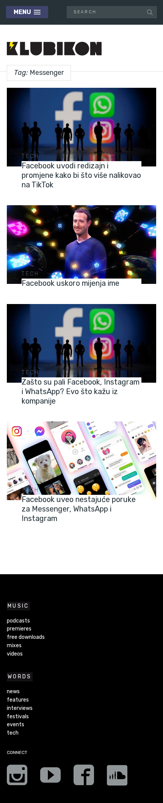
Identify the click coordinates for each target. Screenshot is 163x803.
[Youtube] (50, 777)
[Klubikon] (54, 49)
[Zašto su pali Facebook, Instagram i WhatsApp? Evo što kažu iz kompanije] (81, 343)
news (13, 691)
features (18, 700)
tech (30, 156)
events (15, 724)
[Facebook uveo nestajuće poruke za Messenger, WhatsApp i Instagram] (81, 460)
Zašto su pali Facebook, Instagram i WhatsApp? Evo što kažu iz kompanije (80, 391)
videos (15, 654)
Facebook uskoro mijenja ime (70, 283)
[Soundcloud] (117, 777)
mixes (14, 645)
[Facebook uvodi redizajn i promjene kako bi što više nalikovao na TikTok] (81, 127)
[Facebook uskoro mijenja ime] (81, 244)
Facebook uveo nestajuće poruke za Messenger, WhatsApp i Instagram (79, 509)
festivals (18, 716)
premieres (19, 629)
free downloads (26, 637)
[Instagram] (17, 777)
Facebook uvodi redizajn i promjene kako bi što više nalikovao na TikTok (81, 175)
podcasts (18, 621)
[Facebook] (84, 777)
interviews (20, 708)
